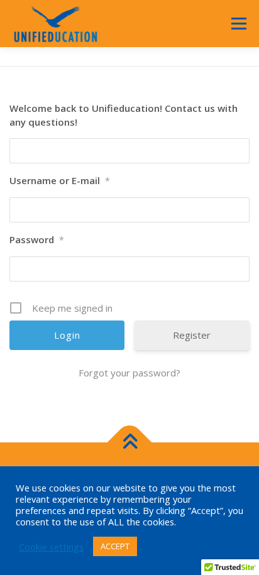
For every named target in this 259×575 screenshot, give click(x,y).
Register (192, 335)
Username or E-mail (59, 180)
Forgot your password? (129, 372)
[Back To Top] (129, 442)
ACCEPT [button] (115, 546)
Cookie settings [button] (51, 546)
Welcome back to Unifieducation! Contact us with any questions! (123, 115)
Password (36, 239)
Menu (238, 23)
